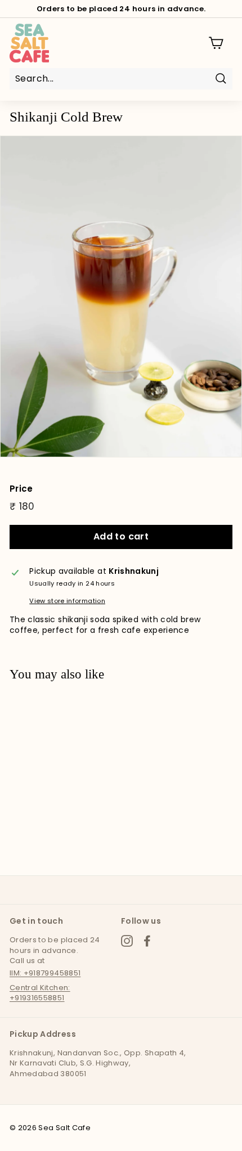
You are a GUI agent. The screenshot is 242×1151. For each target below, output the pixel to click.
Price (21, 488)
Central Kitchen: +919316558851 (40, 992)
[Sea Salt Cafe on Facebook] (147, 941)
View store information (67, 601)
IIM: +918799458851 (45, 973)
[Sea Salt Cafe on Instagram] (127, 941)
